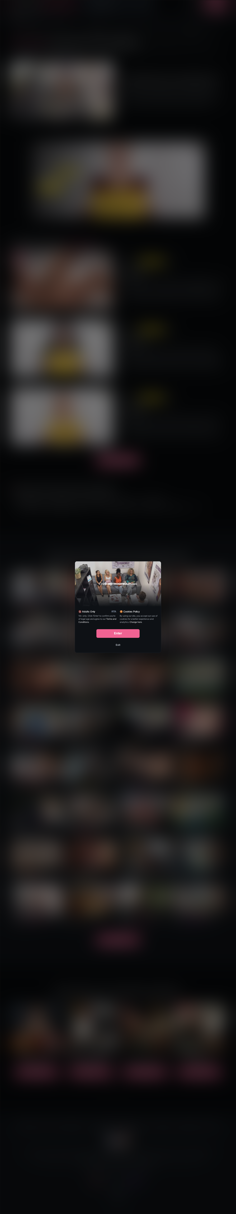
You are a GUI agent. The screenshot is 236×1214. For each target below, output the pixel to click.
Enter (118, 633)
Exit (118, 644)
